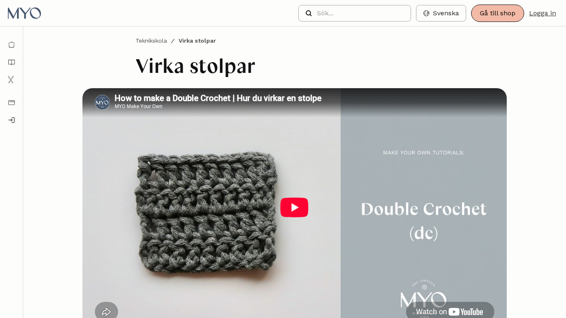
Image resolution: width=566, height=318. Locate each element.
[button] (441, 13)
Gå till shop (497, 13)
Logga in (542, 13)
